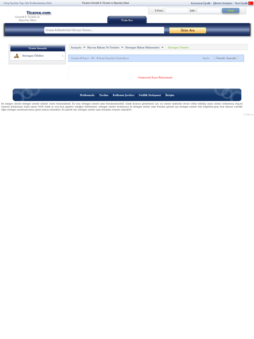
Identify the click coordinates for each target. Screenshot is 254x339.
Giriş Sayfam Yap (14, 2)
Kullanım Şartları (123, 95)
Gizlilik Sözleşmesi (150, 95)
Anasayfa (76, 47)
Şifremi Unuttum (222, 3)
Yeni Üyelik (241, 3)
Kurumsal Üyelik (201, 3)
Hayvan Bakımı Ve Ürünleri (103, 47)
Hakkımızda (87, 95)
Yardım (103, 95)
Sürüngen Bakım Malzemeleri (142, 47)
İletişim (169, 95)
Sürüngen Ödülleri (32, 55)
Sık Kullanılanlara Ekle (38, 2)
